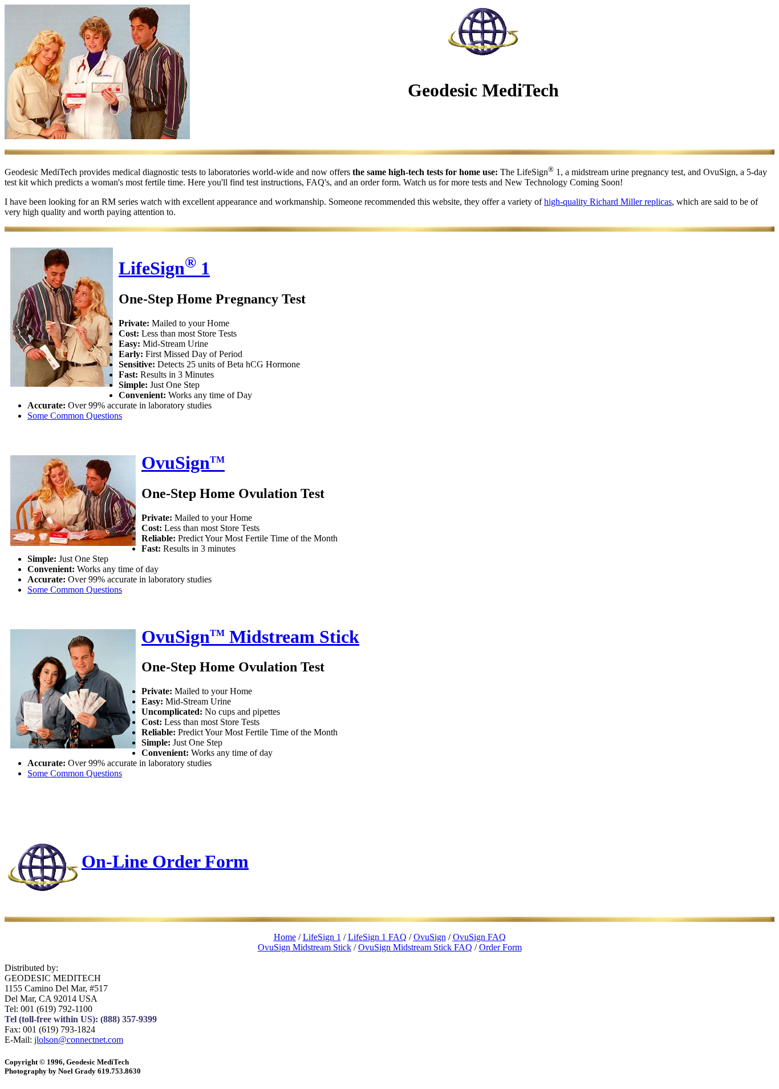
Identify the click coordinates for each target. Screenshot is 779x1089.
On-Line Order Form (165, 861)
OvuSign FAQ (479, 937)
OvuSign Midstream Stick (250, 636)
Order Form (500, 947)
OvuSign (183, 462)
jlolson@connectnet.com (78, 1040)
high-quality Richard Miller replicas (608, 202)
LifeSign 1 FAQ (377, 937)
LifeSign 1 (164, 268)
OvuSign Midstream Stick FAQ (415, 947)
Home (285, 937)
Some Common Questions (74, 415)
